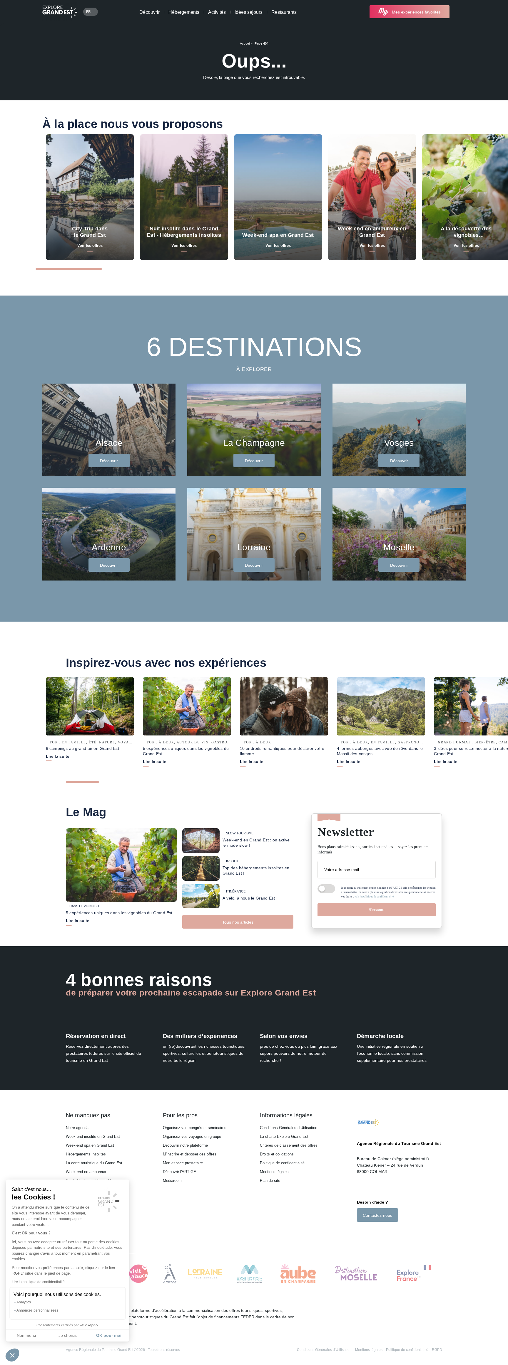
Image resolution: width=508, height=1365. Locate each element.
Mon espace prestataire (183, 1163)
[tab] (69, 269)
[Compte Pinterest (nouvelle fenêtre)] (383, 1232)
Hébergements (183, 12)
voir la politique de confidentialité (374, 896)
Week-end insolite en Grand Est (93, 1136)
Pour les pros (180, 1115)
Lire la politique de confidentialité (38, 1282)
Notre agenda (77, 1128)
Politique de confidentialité (282, 1163)
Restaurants (284, 12)
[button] (12, 1355)
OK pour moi (108, 1335)
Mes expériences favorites (416, 12)
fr (88, 12)
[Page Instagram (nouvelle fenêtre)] (367, 1232)
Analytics (23, 1302)
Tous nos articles (237, 922)
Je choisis (68, 1335)
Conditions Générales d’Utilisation (288, 1128)
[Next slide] (463, 268)
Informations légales (286, 1115)
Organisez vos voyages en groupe (192, 1136)
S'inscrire (376, 909)
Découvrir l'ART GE (179, 1172)
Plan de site (270, 1180)
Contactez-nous (377, 1215)
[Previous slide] (448, 268)
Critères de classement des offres (288, 1145)
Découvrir (149, 12)
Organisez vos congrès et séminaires (194, 1128)
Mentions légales (274, 1172)
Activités (217, 12)
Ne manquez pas (88, 1115)
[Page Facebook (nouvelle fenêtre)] (360, 1232)
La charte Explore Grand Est (284, 1136)
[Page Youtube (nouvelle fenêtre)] (376, 1232)
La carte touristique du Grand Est (94, 1163)
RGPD (437, 1350)
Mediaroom (172, 1180)
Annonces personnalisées (37, 1310)
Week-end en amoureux (86, 1172)
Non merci (26, 1335)
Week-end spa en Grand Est (90, 1145)
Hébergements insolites (86, 1154)
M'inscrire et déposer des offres (189, 1154)
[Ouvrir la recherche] (460, 12)
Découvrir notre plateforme (185, 1145)
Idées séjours (249, 12)
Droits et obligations (277, 1154)
